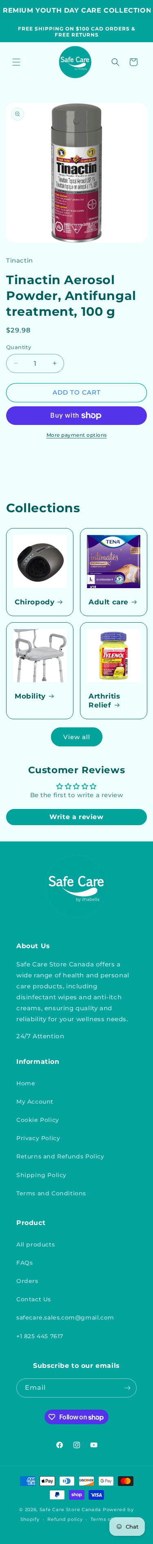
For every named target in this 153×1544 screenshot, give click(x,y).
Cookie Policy (37, 1119)
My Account (34, 1101)
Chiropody (34, 601)
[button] (16, 62)
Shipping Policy (41, 1175)
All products (35, 1244)
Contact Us (33, 1299)
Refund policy (64, 1519)
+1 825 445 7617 (39, 1336)
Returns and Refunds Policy (60, 1156)
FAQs (24, 1262)
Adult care (109, 601)
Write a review (76, 817)
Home (25, 1083)
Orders (27, 1281)
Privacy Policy (38, 1138)
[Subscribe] (127, 1387)
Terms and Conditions (51, 1193)
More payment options (77, 435)
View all (76, 737)
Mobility (30, 696)
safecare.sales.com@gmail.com (65, 1317)
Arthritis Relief (104, 700)
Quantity (18, 347)
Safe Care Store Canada (70, 1509)
